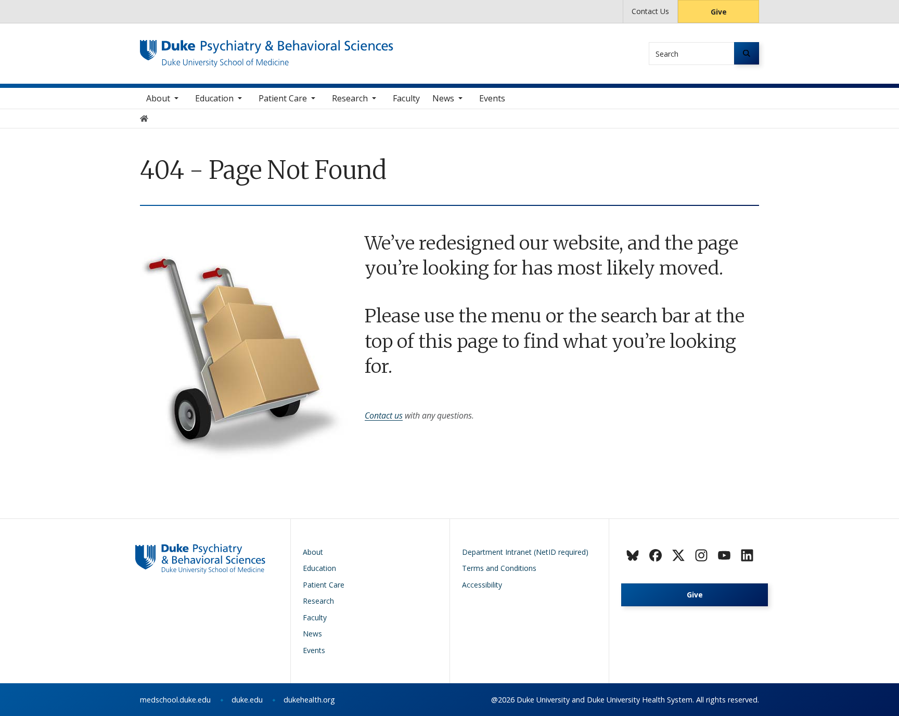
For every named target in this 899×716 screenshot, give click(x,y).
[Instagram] (701, 555)
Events (492, 98)
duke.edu (247, 700)
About (158, 98)
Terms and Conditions (499, 568)
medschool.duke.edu (175, 700)
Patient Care (283, 98)
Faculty (406, 98)
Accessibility (482, 585)
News (443, 98)
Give (719, 12)
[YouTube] (724, 555)
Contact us (384, 415)
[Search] (746, 53)
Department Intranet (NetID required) (525, 552)
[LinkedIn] (747, 555)
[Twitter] (678, 555)
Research (350, 98)
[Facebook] (655, 555)
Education (214, 98)
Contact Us (650, 11)
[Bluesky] (632, 555)
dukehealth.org (309, 700)
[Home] (266, 49)
